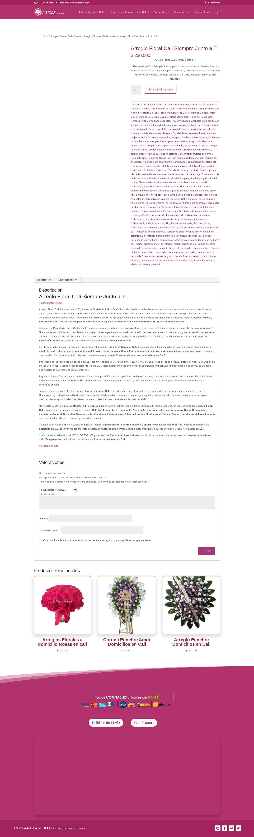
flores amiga (195, 190)
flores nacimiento (155, 202)
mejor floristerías (163, 243)
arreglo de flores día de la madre (159, 125)
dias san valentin (166, 182)
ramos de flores (206, 243)
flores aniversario (140, 194)
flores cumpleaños (173, 194)
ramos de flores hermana (169, 252)
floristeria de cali (155, 215)
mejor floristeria (144, 243)
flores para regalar (150, 207)
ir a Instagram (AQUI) (51, 302)
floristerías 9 (137, 223)
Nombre (44, 518)
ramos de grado (164, 256)
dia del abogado (199, 178)
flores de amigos (193, 194)
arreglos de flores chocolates (151, 129)
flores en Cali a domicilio (184, 198)
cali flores (177, 157)
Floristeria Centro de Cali (173, 112)
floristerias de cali (193, 227)
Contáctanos (144, 723)
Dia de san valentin (159, 178)
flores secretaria (170, 207)
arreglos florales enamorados (154, 137)
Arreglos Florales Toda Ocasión (66, 36)
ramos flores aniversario (188, 256)
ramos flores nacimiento (154, 260)
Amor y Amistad (181, 120)
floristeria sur (188, 219)
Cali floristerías (208, 157)
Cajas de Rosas (157, 157)
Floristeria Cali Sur (148, 112)
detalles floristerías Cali (159, 170)
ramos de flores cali (168, 248)
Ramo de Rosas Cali (201, 116)
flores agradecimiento (175, 190)
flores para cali (174, 202)
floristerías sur (171, 235)
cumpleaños (180, 161)
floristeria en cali (174, 215)
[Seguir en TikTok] (238, 828)
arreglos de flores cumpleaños (185, 129)
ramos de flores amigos (144, 248)
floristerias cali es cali (171, 227)
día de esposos (207, 170)
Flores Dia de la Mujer (162, 108)
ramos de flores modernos (199, 252)
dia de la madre (139, 174)
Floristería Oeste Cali (176, 116)
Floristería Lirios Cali (91, 12)
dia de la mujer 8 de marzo (199, 174)
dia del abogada (180, 178)
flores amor (209, 190)
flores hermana (207, 198)
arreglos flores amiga (196, 145)
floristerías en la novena (180, 231)
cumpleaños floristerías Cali (146, 166)
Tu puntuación (47, 489)
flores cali (156, 194)
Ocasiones (180, 12)
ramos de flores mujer (143, 256)
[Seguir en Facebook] (224, 828)
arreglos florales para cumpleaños (168, 141)
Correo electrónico (50, 530)
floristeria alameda (152, 211)
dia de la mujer (176, 174)
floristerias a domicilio (157, 223)
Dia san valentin (147, 182)
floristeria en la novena (197, 215)
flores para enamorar (194, 202)
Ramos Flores (202, 12)
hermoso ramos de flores (144, 240)
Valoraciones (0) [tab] (68, 279)
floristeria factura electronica (146, 219)
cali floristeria (191, 157)
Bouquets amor (139, 157)
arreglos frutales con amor (198, 153)
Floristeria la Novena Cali (150, 116)
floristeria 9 (198, 207)
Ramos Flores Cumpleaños (146, 120)
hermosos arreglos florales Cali (177, 240)
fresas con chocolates (192, 235)
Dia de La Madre (140, 108)
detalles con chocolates (175, 166)
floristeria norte (171, 219)
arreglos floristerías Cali (169, 153)
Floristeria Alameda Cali (189, 108)
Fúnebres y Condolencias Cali (129, 12)
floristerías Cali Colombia (144, 227)
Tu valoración (47, 494)
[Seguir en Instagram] (217, 828)
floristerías (202, 219)
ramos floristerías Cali (180, 260)
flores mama (137, 202)
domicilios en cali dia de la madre (192, 186)
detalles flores (197, 166)
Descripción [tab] (44, 279)
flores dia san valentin (158, 198)
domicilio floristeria (187, 182)
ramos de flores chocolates (195, 248)
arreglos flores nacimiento (197, 149)
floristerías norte (153, 235)
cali (169, 157)
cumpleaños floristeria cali (202, 161)
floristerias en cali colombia (150, 231)
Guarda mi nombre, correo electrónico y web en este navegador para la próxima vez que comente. (97, 540)
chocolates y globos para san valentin (151, 161)
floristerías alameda (181, 223)
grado (208, 235)
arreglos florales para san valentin (164, 145)
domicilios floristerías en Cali (146, 190)
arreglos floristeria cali (143, 153)
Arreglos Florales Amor (175, 133)
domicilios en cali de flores (158, 186)
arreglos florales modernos (186, 137)
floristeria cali (170, 211)
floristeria (185, 207)
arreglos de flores (187, 125)
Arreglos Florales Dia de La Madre (101, 36)
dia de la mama (157, 174)
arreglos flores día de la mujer (165, 149)
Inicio (45, 36)
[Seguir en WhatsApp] (231, 828)
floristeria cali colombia (191, 211)
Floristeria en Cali (48, 445)
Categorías (160, 12)
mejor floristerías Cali (185, 243)
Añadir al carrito (160, 89)
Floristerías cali (202, 223)
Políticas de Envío (106, 723)
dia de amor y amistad (185, 170)
